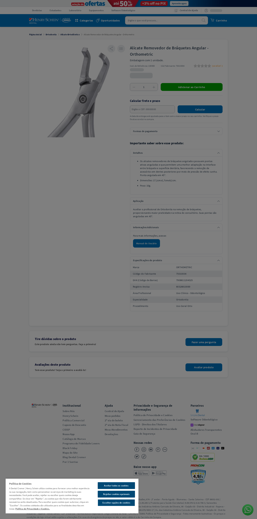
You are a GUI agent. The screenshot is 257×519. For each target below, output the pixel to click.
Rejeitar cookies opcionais (116, 494)
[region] (72, 495)
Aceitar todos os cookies (116, 485)
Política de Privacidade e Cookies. (32, 508)
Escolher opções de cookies (116, 502)
